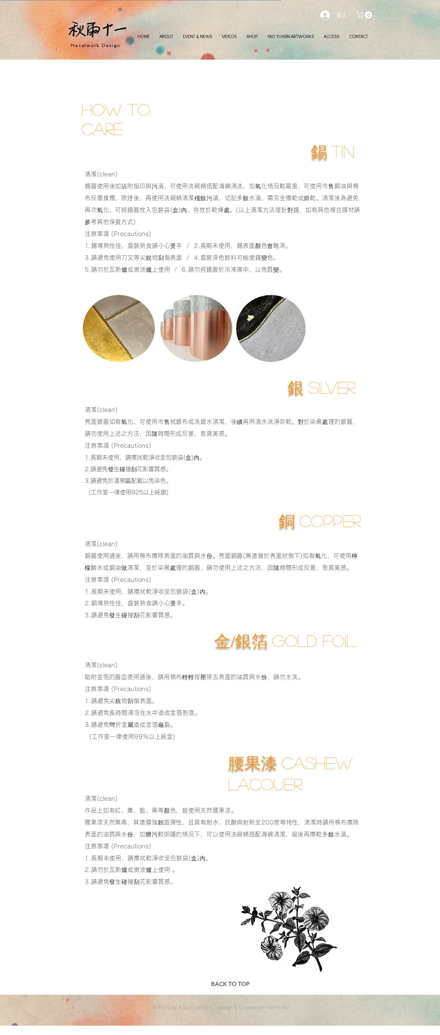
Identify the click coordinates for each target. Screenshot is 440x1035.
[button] (365, 14)
